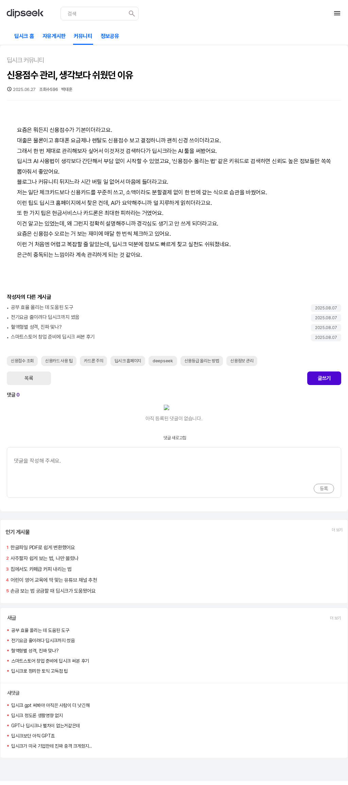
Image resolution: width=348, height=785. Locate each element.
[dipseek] (25, 13)
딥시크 (159, 151)
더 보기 (337, 530)
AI (180, 151)
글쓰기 (324, 378)
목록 (28, 378)
